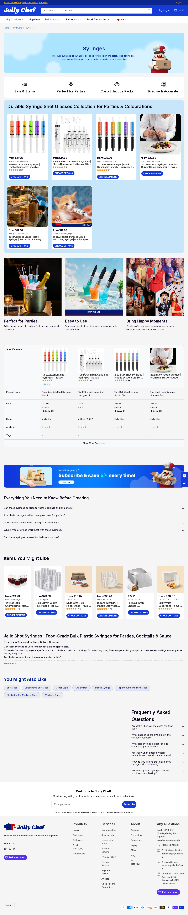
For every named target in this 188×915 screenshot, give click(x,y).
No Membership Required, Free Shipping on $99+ (26, 2)
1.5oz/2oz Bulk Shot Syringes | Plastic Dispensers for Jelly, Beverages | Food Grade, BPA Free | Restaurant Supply (27, 168)
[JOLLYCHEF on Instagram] (14, 849)
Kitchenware (79, 853)
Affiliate (105, 878)
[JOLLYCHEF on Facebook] (5, 849)
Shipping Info (108, 835)
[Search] (149, 10)
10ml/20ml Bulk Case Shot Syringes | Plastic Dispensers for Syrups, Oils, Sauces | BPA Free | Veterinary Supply (72, 165)
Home (6, 28)
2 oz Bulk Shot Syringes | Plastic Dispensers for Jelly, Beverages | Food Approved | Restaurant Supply (115, 167)
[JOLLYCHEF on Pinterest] (10, 849)
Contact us (136, 840)
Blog (133, 855)
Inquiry (134, 845)
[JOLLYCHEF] (20, 10)
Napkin (76, 830)
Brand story (136, 835)
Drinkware (17, 28)
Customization (108, 830)
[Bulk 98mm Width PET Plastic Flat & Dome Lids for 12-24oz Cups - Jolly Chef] (48, 579)
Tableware (78, 840)
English (179, 2)
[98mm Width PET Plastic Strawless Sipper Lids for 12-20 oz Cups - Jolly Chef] (109, 579)
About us (135, 830)
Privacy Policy (108, 856)
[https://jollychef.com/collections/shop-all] (94, 476)
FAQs (133, 850)
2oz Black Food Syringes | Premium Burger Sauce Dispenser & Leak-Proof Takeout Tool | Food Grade (159, 167)
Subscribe (129, 804)
